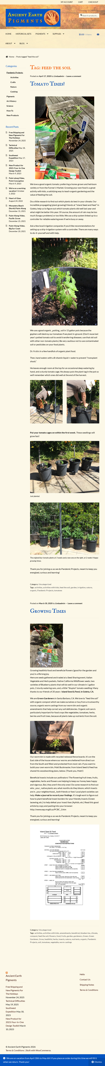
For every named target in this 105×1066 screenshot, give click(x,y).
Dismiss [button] (98, 1062)
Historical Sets (23, 34)
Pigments (40, 34)
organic (33, 590)
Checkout (93, 2)
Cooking (14, 91)
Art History (11, 101)
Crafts (13, 82)
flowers (52, 936)
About (8, 43)
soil (39, 942)
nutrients (76, 939)
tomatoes (58, 590)
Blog (22, 43)
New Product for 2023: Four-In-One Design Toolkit (17, 168)
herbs (55, 939)
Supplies (57, 34)
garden (74, 587)
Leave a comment (73, 76)
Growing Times (48, 611)
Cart (80, 2)
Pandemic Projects (45, 590)
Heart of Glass (15, 198)
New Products (13, 115)
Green (85, 936)
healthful (48, 939)
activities (38, 587)
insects (62, 939)
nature (89, 587)
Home (8, 34)
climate (94, 933)
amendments (65, 933)
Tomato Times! (47, 84)
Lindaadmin (59, 76)
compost (33, 936)
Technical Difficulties (15, 1001)
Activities (14, 77)
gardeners (78, 936)
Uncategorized (45, 584)
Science (10, 106)
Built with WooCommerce (38, 1050)
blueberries (85, 933)
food (59, 936)
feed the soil (65, 587)
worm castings (65, 942)
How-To (10, 110)
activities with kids (51, 587)
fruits (63, 936)
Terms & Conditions (15, 1050)
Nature (13, 87)
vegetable (55, 942)
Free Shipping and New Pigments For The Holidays (17, 135)
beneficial (76, 933)
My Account (67, 2)
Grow (41, 939)
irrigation (82, 587)
